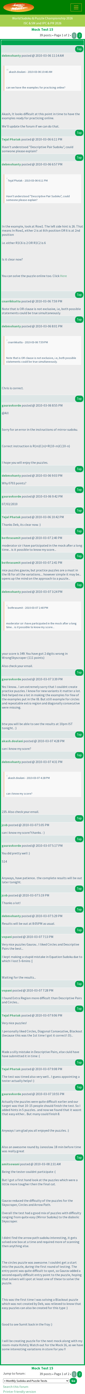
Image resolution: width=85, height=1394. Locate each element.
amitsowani (10, 1164)
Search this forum (15, 1387)
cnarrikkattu (11, 301)
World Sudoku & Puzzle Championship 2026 (42, 18)
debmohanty (11, 55)
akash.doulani (12, 741)
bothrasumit (11, 538)
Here (63, 276)
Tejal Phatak (11, 139)
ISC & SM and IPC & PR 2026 (42, 23)
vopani (7, 937)
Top (79, 49)
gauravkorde (11, 405)
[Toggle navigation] (76, 7)
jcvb (5, 825)
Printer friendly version (19, 1391)
